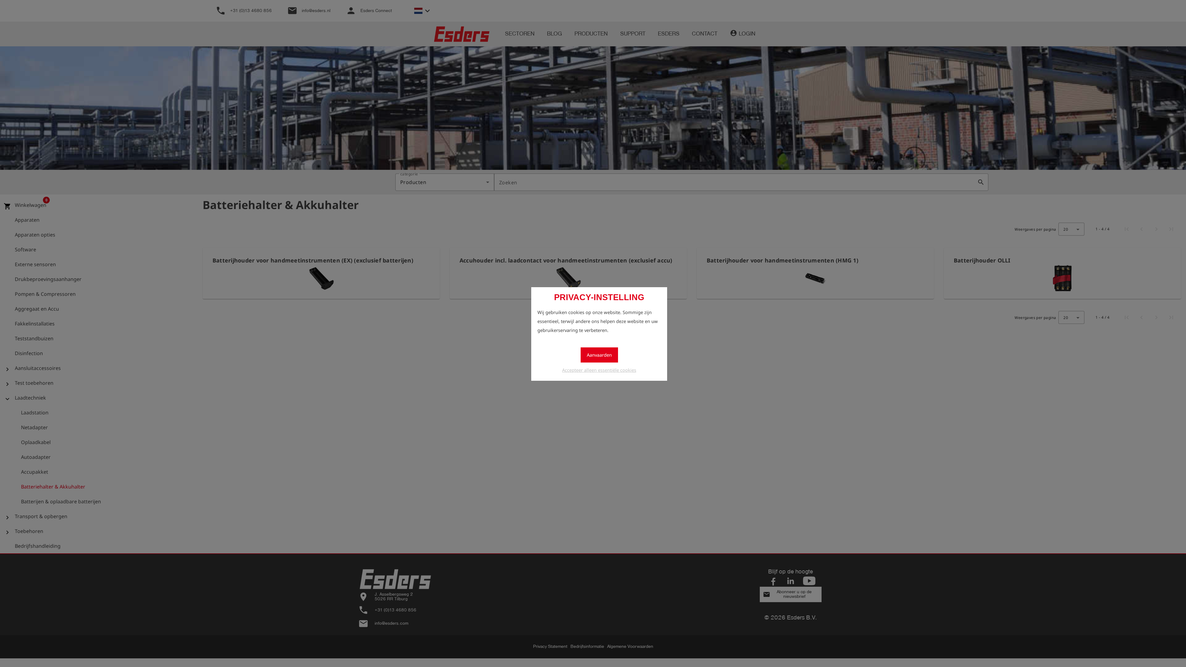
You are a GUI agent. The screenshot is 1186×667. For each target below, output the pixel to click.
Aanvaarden (599, 355)
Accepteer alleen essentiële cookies (599, 370)
